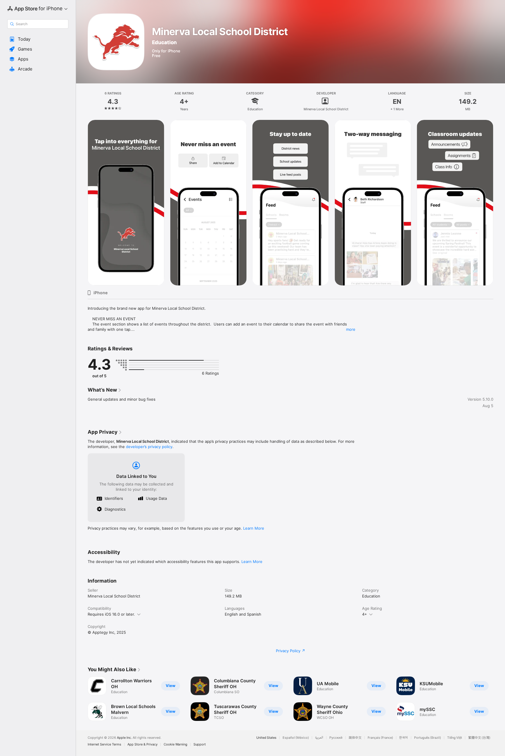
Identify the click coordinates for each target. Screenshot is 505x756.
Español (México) (296, 737)
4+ (364, 614)
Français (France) (380, 737)
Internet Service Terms (104, 744)
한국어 (403, 737)
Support (199, 744)
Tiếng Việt (454, 737)
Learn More (253, 528)
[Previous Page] (82, 698)
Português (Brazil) (427, 737)
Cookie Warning (175, 744)
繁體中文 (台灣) (479, 737)
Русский (336, 737)
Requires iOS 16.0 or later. (111, 614)
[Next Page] (499, 698)
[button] (38, 39)
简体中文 (355, 737)
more (350, 329)
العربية (319, 737)
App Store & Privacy (142, 744)
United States (266, 737)
